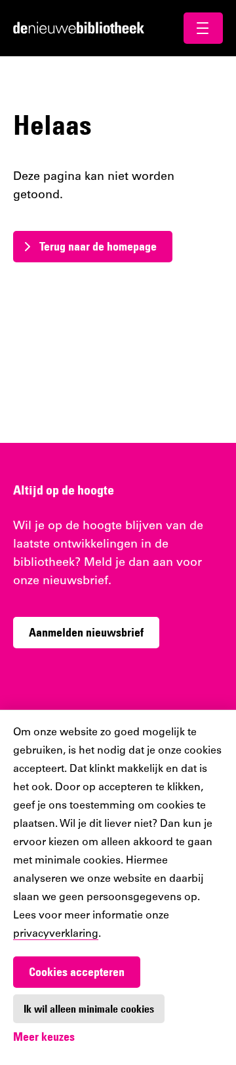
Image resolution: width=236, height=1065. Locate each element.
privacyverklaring (55, 934)
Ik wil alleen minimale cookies (89, 1008)
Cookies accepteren (77, 971)
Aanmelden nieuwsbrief (86, 632)
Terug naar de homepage (98, 246)
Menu (203, 28)
